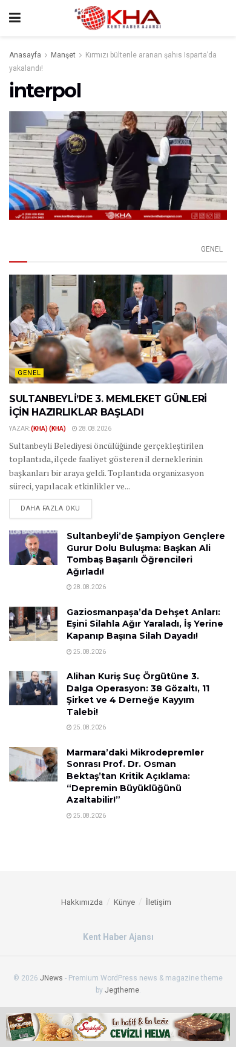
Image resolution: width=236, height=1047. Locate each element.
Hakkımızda (82, 902)
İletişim (158, 902)
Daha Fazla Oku (50, 508)
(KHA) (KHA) (48, 428)
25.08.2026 (89, 651)
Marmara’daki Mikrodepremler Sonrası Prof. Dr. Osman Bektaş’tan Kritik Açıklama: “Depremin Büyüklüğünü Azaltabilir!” (135, 776)
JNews (51, 978)
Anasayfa (25, 55)
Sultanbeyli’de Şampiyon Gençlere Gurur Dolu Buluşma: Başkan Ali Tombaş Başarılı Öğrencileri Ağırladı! (146, 553)
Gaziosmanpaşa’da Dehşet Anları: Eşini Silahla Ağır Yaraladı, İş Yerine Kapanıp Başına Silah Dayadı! (145, 624)
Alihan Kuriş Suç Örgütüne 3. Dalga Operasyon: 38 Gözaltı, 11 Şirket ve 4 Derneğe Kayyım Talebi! (138, 694)
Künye (124, 902)
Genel (212, 249)
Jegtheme (122, 990)
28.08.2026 (94, 428)
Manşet (63, 55)
